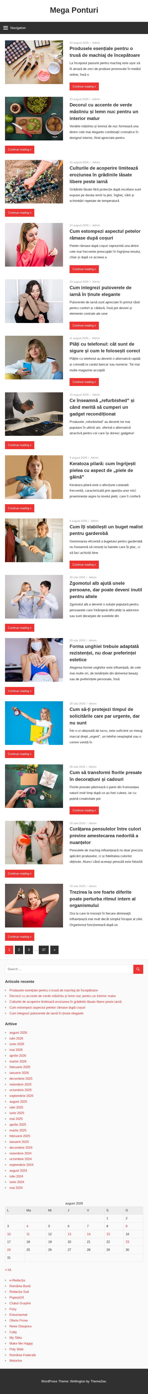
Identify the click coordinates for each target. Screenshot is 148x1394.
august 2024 (18, 1170)
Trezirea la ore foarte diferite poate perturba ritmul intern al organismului (103, 898)
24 (9, 1250)
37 (43, 950)
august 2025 (18, 1101)
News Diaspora (20, 1326)
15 (108, 1234)
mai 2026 (16, 1050)
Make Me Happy (21, 1343)
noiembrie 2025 (20, 1084)
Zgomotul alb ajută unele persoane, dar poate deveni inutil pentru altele (106, 590)
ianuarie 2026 (19, 1073)
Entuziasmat (18, 1315)
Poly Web (16, 1349)
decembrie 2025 (20, 1078)
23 (127, 1242)
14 (88, 1234)
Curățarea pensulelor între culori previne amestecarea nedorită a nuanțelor (105, 835)
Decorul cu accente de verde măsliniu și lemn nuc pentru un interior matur (104, 111)
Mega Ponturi (74, 10)
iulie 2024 (16, 1176)
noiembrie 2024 (20, 1153)
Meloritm (15, 1361)
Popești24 (16, 1297)
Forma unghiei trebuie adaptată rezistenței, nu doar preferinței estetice (104, 653)
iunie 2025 (16, 1113)
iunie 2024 (16, 1182)
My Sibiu (15, 1338)
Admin (96, 42)
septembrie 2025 (21, 1096)
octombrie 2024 (20, 1159)
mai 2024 (16, 1188)
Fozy (13, 1309)
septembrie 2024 (21, 1165)
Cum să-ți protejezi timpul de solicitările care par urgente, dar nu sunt (105, 716)
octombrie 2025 (20, 1090)
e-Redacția (17, 1280)
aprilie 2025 (17, 1124)
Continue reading (83, 86)
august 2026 (18, 1032)
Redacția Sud (19, 1292)
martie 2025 (17, 1130)
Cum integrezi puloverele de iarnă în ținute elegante (46, 1013)
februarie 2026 (19, 1067)
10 (9, 1234)
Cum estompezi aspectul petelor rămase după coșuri (47, 1007)
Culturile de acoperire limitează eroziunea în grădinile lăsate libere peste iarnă (104, 174)
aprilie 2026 (17, 1055)
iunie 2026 (16, 1044)
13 (69, 1234)
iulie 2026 (16, 1038)
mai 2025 (16, 1119)
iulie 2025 (16, 1107)
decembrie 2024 (20, 1147)
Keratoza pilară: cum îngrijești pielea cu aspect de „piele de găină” (103, 470)
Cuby (13, 1332)
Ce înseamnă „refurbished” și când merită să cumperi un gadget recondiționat (102, 407)
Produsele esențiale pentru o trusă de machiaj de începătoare (53, 990)
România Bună (19, 1286)
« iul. (8, 1270)
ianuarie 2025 (19, 1142)
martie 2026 (17, 1061)
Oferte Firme (18, 1320)
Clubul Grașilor (20, 1303)
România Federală (22, 1355)
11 (28, 1234)
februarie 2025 (19, 1136)
